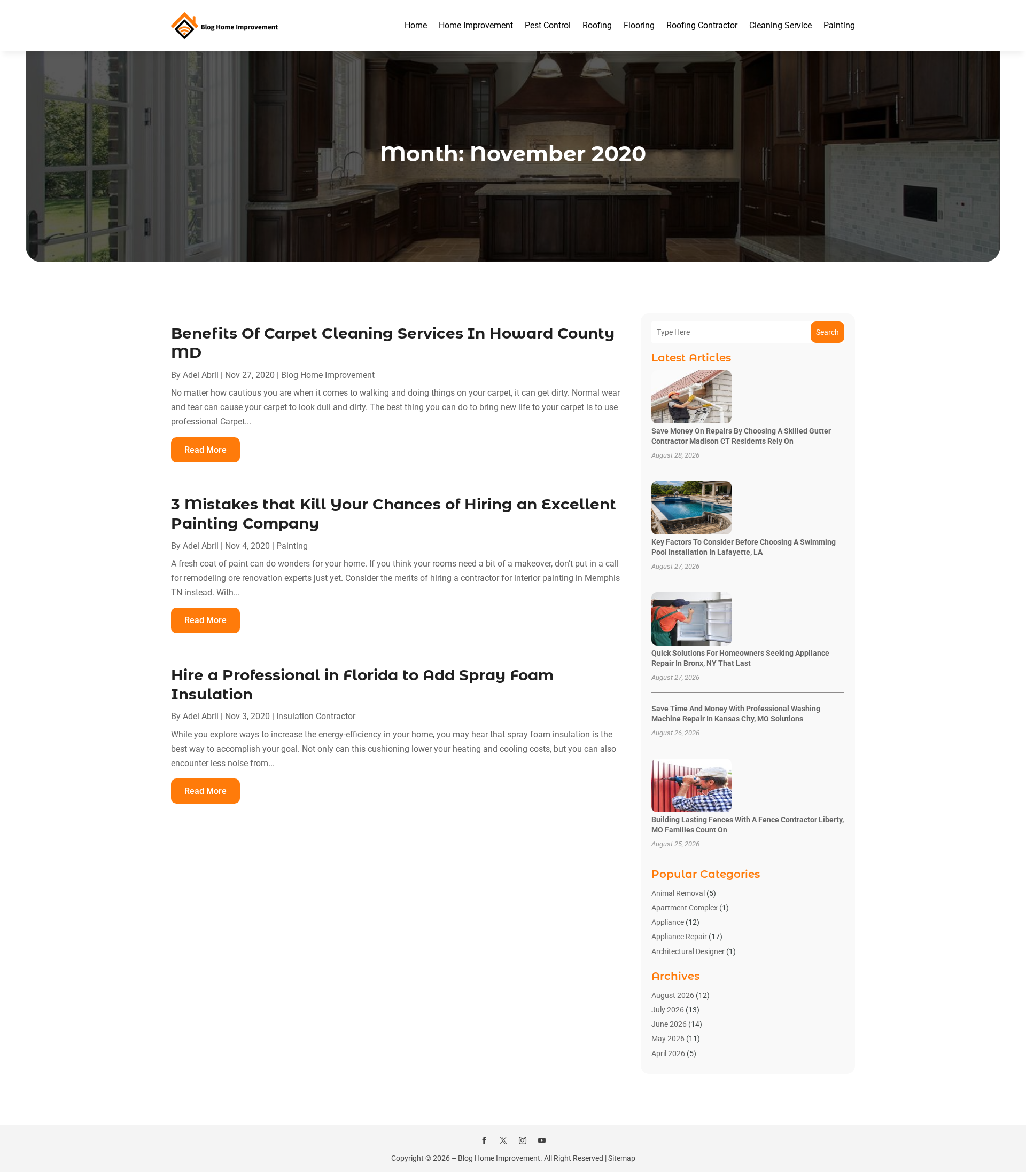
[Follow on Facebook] (484, 1140)
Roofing (597, 25)
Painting (839, 25)
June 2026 (669, 1024)
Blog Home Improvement (328, 375)
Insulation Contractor (315, 716)
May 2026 (668, 1038)
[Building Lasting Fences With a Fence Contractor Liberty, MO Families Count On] (691, 786)
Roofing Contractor (701, 25)
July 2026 (667, 1009)
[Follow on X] (503, 1140)
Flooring (639, 25)
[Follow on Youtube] (541, 1140)
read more (205, 450)
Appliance (667, 922)
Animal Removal (678, 893)
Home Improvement (476, 25)
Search (827, 332)
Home (416, 25)
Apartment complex (684, 907)
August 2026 (672, 995)
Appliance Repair (679, 936)
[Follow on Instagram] (522, 1140)
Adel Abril (201, 375)
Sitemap (621, 1158)
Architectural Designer (688, 951)
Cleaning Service (780, 25)
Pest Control (548, 25)
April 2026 (668, 1053)
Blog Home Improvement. (500, 1158)
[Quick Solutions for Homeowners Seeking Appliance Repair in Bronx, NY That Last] (691, 619)
